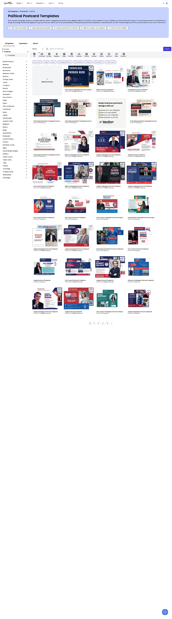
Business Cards (8, 73)
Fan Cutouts (7, 97)
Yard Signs (6, 178)
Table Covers (8, 157)
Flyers (5, 103)
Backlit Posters (8, 62)
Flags (5, 100)
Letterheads (7, 118)
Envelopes (6, 94)
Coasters (6, 85)
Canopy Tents (8, 79)
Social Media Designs (10, 151)
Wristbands (7, 175)
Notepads (6, 136)
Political (7, 52)
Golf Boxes (7, 109)
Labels (5, 115)
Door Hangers (8, 91)
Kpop (5, 112)
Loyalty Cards (8, 121)
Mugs (5, 130)
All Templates (13, 11)
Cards (5, 82)
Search (167, 49)
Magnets (6, 124)
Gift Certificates (8, 106)
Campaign (11, 55)
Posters (5, 142)
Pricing (60, 3)
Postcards (24, 11)
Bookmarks (7, 68)
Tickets (5, 166)
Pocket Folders (8, 139)
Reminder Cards (9, 145)
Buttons (5, 76)
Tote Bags (6, 169)
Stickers (5, 154)
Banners (6, 65)
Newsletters (7, 133)
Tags (4, 163)
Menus (5, 127)
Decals (5, 88)
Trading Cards (8, 172)
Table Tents (7, 160)
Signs (5, 148)
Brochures (6, 70)
